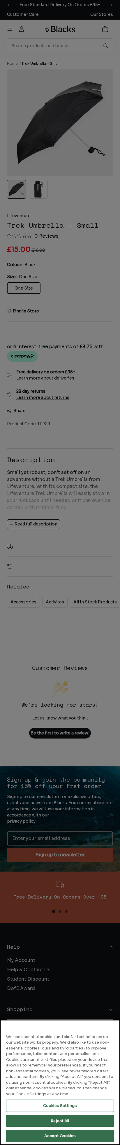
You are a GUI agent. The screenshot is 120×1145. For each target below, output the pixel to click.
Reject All (60, 1120)
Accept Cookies (60, 1135)
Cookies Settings (60, 1105)
